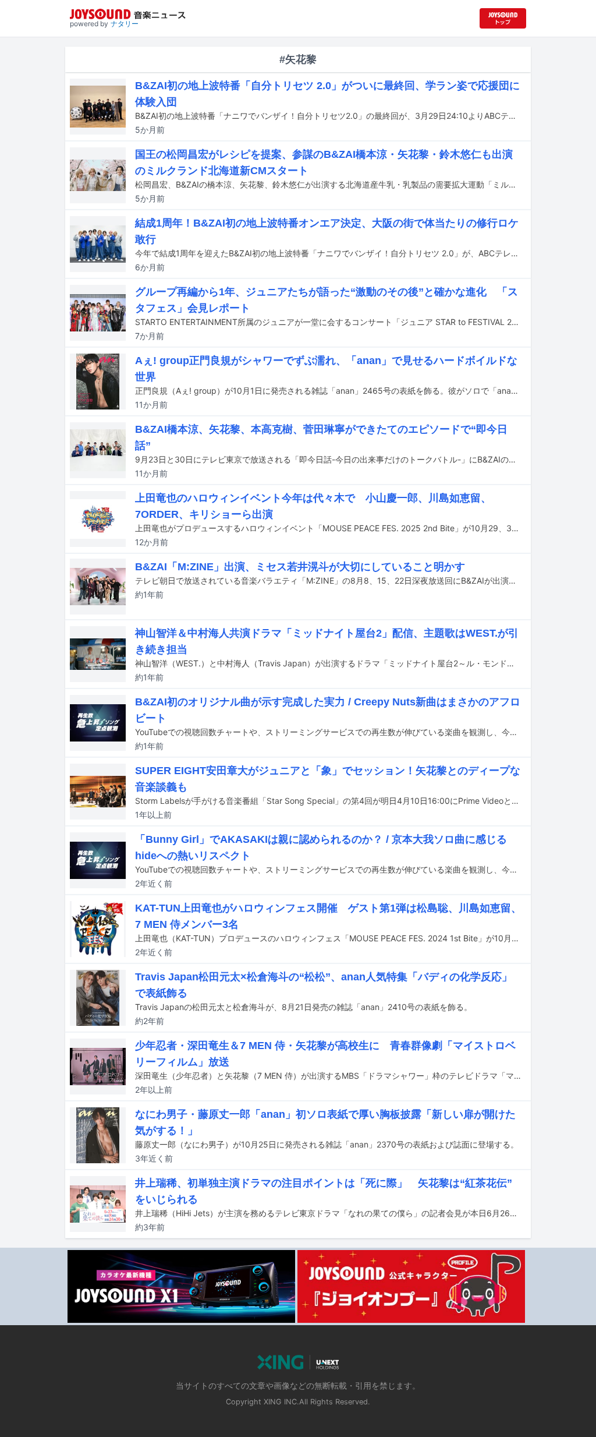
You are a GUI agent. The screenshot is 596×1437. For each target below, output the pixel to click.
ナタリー (125, 23)
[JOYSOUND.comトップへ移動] (503, 18)
